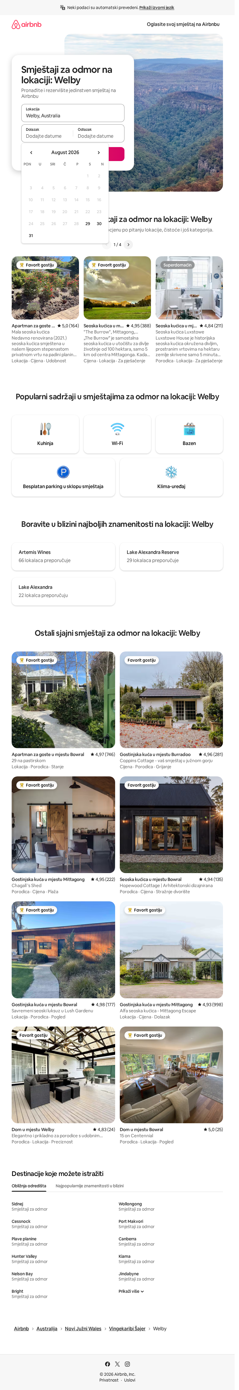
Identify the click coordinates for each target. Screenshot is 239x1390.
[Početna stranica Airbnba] (26, 24)
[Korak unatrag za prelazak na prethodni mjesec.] (31, 152)
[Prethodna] (106, 244)
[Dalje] (128, 244)
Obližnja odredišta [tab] (29, 1185)
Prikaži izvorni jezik (156, 7)
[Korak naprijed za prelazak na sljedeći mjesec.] (98, 152)
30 (99, 223)
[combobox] (73, 115)
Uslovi (129, 1380)
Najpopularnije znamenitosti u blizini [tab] (90, 1185)
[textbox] (47, 136)
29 (87, 223)
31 (31, 235)
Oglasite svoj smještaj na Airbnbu (183, 24)
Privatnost (109, 1380)
